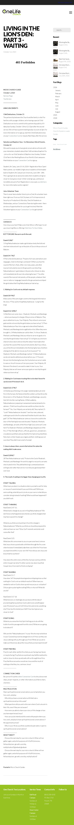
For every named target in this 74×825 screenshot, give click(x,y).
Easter (54, 144)
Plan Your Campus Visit (65, 2)
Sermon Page (8, 96)
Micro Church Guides (17, 767)
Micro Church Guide (62, 144)
